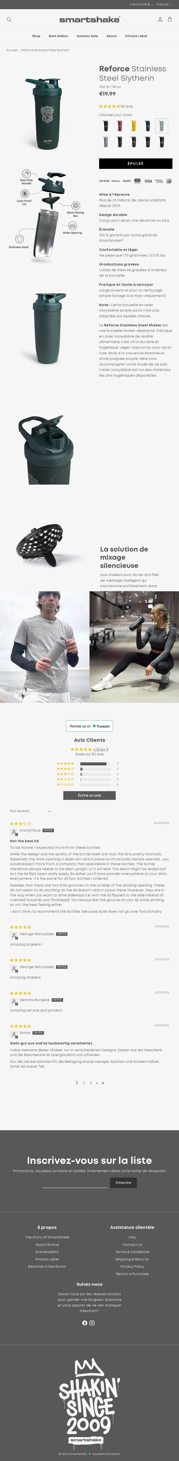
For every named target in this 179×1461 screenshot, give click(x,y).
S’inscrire (123, 1182)
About (112, 36)
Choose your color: (116, 115)
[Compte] (159, 19)
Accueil (12, 50)
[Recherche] (9, 19)
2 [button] (84, 1083)
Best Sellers (58, 36)
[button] (110, 106)
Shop (36, 36)
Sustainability (47, 1252)
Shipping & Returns (132, 1259)
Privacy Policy (132, 1266)
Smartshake (78, 1454)
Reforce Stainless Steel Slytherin (45, 50)
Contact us (132, 1245)
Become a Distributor (47, 1266)
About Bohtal (47, 1245)
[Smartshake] (90, 20)
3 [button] (91, 1083)
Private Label (136, 36)
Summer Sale (87, 36)
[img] (20, 824)
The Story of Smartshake (47, 1237)
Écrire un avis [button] (89, 795)
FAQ (132, 1237)
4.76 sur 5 (100, 749)
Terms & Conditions (132, 1252)
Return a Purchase (132, 1274)
